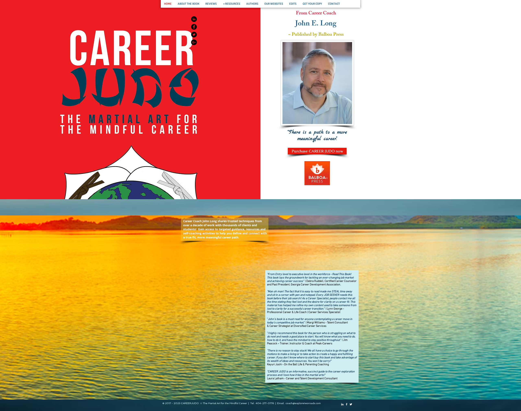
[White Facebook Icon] (346, 404)
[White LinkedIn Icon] (342, 404)
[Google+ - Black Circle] (194, 42)
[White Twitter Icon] (350, 404)
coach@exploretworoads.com (303, 403)
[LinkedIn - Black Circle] (194, 19)
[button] (188, 3)
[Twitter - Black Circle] (194, 34)
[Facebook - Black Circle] (194, 27)
